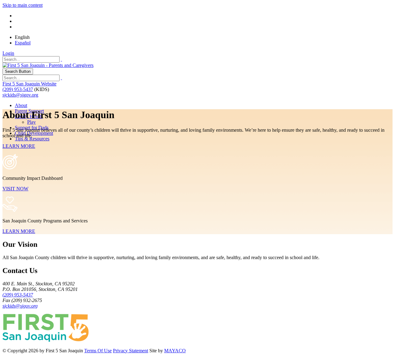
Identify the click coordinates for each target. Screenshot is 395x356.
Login (8, 53)
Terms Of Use (98, 350)
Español (23, 42)
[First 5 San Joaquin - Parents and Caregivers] (48, 65)
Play (31, 122)
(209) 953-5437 (17, 89)
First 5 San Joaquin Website (29, 83)
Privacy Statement (130, 350)
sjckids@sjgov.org (20, 94)
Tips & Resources (32, 138)
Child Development (34, 133)
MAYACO (175, 350)
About (21, 105)
